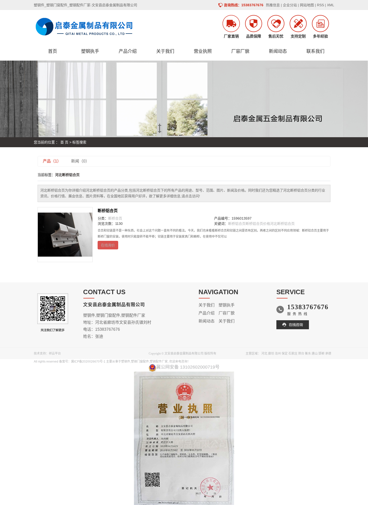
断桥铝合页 (108, 211)
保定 (285, 353)
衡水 (308, 353)
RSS (320, 5)
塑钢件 (125, 361)
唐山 (315, 353)
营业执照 (203, 51)
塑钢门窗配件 (140, 361)
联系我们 (315, 51)
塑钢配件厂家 (159, 361)
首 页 (64, 142)
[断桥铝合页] (65, 234)
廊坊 (271, 353)
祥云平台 (55, 353)
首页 (52, 51)
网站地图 (307, 5)
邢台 (301, 353)
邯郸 (321, 353)
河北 (264, 353)
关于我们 (165, 51)
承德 (328, 353)
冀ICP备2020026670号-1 (88, 361)
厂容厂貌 (240, 51)
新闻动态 (278, 51)
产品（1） (52, 161)
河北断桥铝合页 (282, 224)
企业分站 (290, 5)
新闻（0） (80, 161)
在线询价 (108, 245)
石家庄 (292, 353)
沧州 (278, 353)
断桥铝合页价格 (258, 224)
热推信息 (273, 5)
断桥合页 (115, 218)
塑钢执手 (90, 51)
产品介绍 (128, 51)
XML (330, 5)
